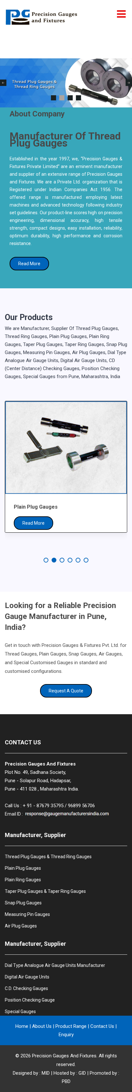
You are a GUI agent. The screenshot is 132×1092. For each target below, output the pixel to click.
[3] (70, 97)
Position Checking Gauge (30, 1000)
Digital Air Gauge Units (27, 976)
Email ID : (14, 814)
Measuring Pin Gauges (27, 914)
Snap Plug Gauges (23, 902)
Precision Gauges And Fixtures (64, 1056)
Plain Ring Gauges (23, 879)
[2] (61, 97)
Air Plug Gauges (21, 925)
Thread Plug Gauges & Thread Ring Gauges (48, 856)
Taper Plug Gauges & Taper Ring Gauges (45, 891)
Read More (29, 263)
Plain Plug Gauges (23, 868)
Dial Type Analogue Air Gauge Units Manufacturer (55, 965)
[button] (46, 560)
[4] (78, 97)
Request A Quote (66, 690)
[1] (53, 97)
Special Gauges (20, 1011)
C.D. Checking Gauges (26, 988)
